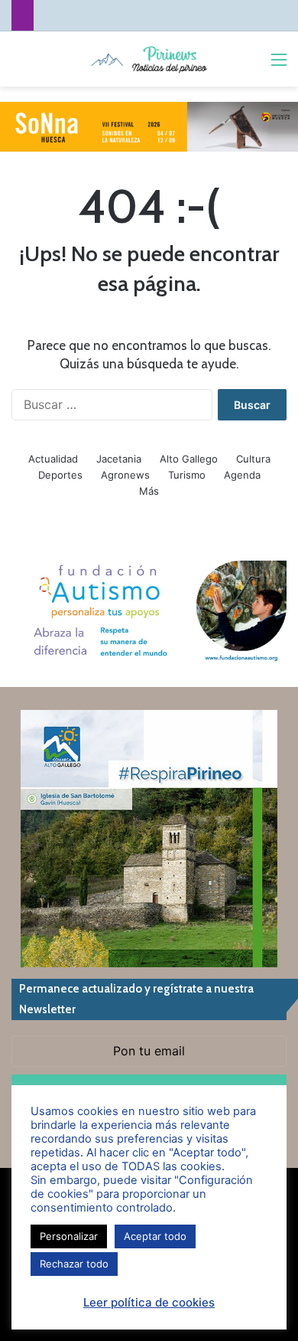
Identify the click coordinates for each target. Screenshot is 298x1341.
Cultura (253, 459)
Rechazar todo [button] (74, 1264)
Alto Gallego (189, 459)
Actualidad (53, 459)
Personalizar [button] (69, 1236)
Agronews (125, 475)
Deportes (60, 475)
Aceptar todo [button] (155, 1236)
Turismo (187, 475)
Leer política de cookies (149, 1302)
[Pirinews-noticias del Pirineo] (149, 59)
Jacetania (118, 459)
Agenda (242, 475)
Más (149, 491)
